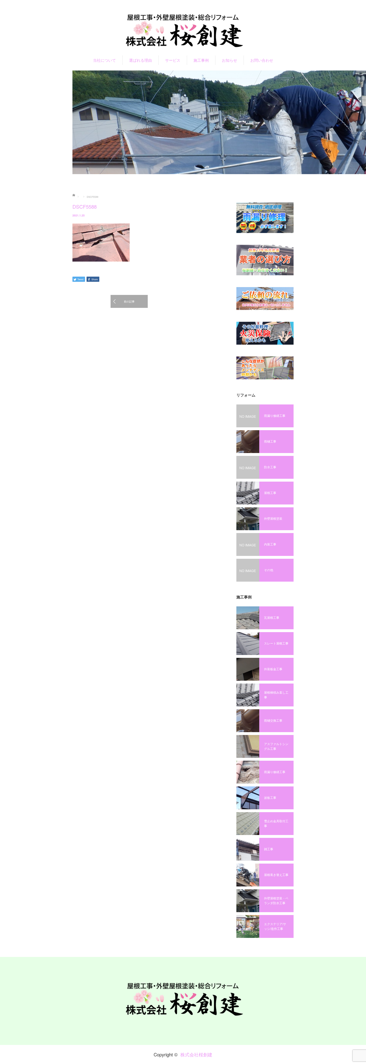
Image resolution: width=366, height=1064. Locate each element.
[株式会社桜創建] (183, 30)
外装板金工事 (273, 669)
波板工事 (270, 797)
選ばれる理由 (140, 60)
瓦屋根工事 (271, 617)
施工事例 (201, 60)
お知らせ (229, 60)
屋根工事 (270, 493)
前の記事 (129, 301)
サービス (172, 60)
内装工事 (270, 544)
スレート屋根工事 (276, 643)
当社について (104, 60)
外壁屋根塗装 (273, 518)
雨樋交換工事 (273, 720)
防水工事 (270, 467)
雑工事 (268, 849)
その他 (268, 570)
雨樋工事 (270, 441)
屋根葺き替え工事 (276, 875)
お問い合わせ (261, 60)
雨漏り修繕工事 (274, 415)
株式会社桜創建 (196, 1054)
